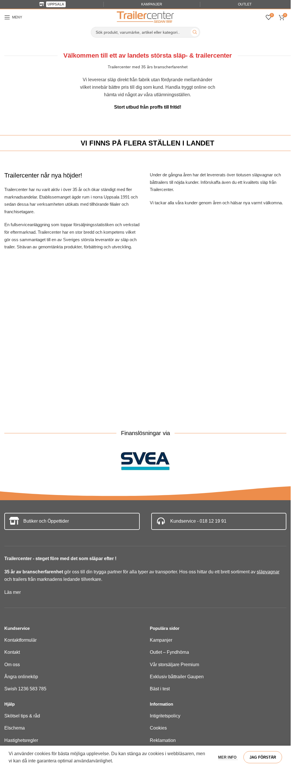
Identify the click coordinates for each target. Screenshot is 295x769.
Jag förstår (262, 757)
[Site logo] (145, 16)
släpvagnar (268, 571)
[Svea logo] (145, 461)
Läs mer (12, 592)
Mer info (228, 757)
